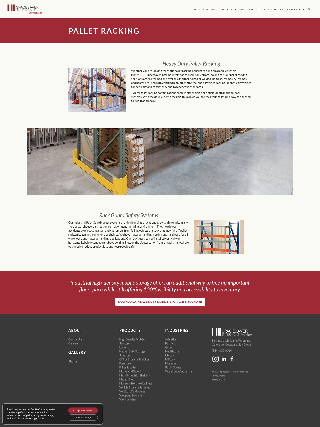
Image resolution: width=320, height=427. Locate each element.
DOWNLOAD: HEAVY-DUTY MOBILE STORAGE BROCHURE (160, 301)
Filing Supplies (128, 367)
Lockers (124, 347)
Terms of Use (218, 379)
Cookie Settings (82, 417)
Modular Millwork (130, 371)
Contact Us (75, 339)
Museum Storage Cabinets (135, 383)
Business (170, 343)
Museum (170, 363)
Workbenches (128, 399)
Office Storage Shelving (134, 359)
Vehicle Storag (128, 387)
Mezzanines (126, 379)
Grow (168, 347)
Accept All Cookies (83, 410)
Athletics (170, 339)
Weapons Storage (130, 395)
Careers (73, 343)
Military (170, 359)
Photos (73, 361)
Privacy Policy (218, 375)
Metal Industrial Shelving (134, 375)
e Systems (144, 387)
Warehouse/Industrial (178, 371)
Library (169, 355)
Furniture (125, 363)
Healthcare (172, 351)
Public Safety (173, 367)
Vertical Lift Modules (132, 391)
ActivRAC (138, 75)
